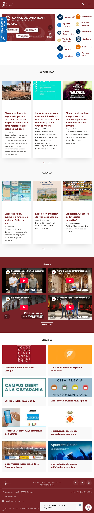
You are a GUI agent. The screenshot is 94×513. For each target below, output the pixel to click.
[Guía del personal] (77, 24)
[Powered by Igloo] (3, 510)
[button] (8, 36)
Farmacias (87, 16)
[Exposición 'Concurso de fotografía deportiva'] (77, 191)
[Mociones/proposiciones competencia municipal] (70, 417)
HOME (35, 482)
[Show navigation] (89, 4)
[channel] (28, 27)
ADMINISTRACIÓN (47, 485)
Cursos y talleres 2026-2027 (20, 401)
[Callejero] (60, 56)
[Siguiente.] (50, 27)
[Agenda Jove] (78, 54)
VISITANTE (55, 482)
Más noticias (47, 163)
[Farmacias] (78, 16)
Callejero (69, 56)
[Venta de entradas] (59, 40)
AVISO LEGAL (87, 492)
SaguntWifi (70, 17)
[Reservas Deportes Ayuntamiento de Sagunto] (24, 417)
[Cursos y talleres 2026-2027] (24, 387)
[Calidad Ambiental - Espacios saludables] (70, 354)
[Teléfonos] (78, 31)
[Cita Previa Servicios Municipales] (70, 387)
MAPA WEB (75, 492)
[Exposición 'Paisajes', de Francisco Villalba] (47, 191)
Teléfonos (87, 31)
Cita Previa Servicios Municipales (69, 400)
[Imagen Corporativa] (59, 33)
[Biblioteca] (78, 46)
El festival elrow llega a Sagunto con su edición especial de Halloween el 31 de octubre (77, 119)
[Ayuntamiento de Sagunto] (7, 4)
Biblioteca (87, 47)
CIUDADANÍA (45, 482)
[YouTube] (89, 482)
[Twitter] (82, 482)
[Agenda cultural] (59, 25)
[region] (28, 27)
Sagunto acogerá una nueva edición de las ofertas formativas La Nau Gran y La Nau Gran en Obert (47, 119)
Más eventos (47, 249)
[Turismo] (78, 39)
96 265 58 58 (10, 496)
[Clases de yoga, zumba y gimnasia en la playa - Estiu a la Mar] (16, 191)
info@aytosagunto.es (14, 501)
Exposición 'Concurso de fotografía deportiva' (77, 216)
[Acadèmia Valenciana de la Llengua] (24, 354)
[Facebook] (76, 482)
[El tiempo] (60, 48)
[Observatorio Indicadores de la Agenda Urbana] (24, 450)
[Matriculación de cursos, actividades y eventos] (70, 450)
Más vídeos (47, 324)
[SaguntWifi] (60, 17)
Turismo (87, 39)
